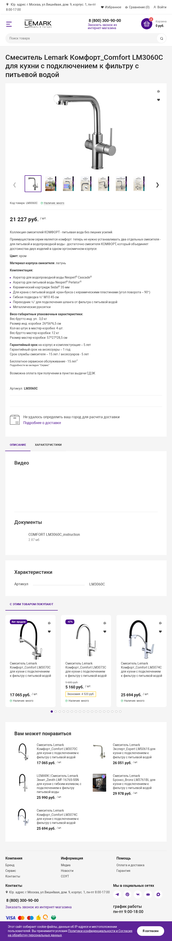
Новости (67, 870)
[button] (157, 184)
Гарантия (123, 870)
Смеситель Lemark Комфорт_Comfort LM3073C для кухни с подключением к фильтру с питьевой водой (86, 669)
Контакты (12, 876)
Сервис (10, 870)
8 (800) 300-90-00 (105, 20)
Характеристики (48, 444)
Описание (18, 444)
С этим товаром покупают (31, 604)
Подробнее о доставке (42, 423)
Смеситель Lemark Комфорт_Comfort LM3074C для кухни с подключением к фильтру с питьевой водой (141, 669)
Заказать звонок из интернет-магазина (102, 26)
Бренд (9, 865)
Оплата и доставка (130, 865)
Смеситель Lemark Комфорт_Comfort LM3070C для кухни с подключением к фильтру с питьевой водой (30, 669)
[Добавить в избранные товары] (49, 631)
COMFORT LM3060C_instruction (54, 534)
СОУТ (65, 876)
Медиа (66, 865)
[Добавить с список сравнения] (49, 623)
